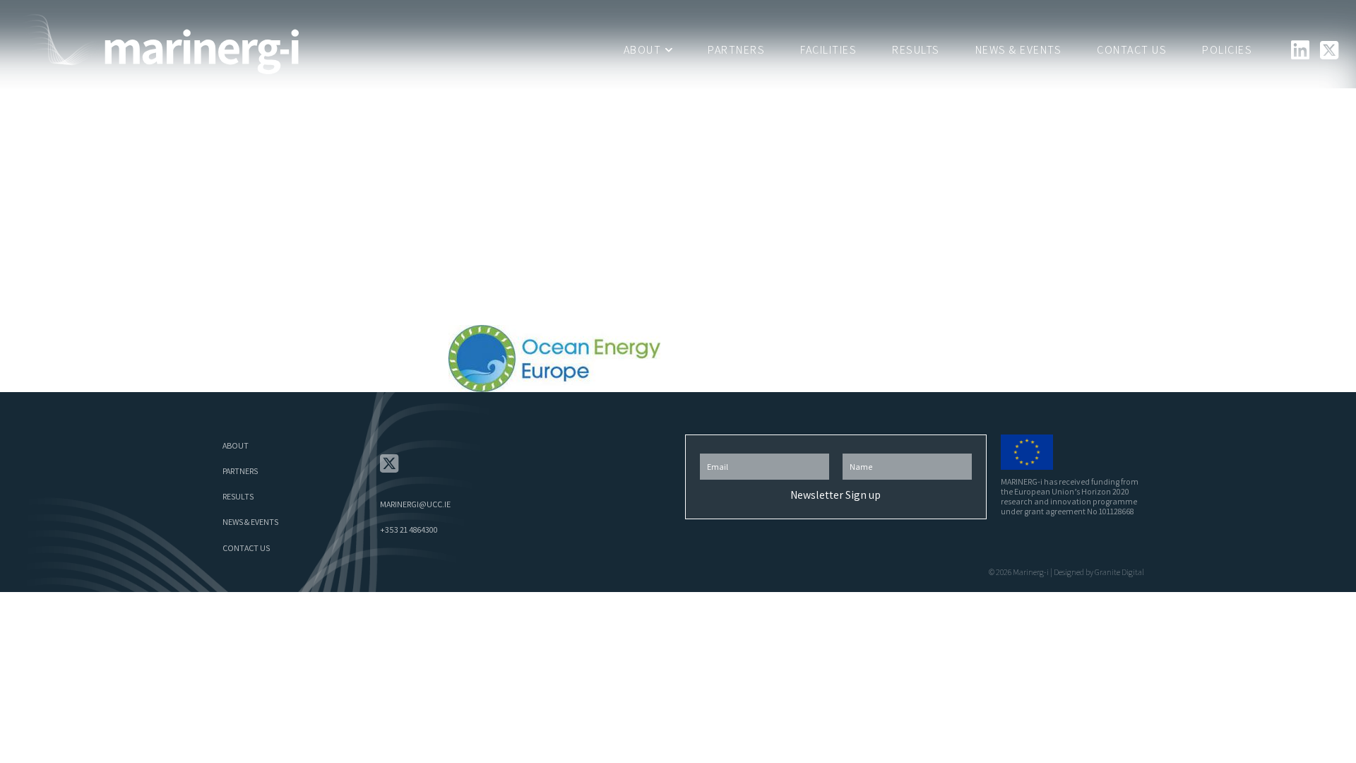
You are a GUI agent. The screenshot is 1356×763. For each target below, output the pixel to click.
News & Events (1018, 49)
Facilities (828, 49)
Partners (736, 49)
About (643, 49)
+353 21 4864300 (409, 529)
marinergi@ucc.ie (415, 504)
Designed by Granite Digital (1099, 572)
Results (916, 49)
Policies (1227, 49)
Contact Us (1132, 49)
